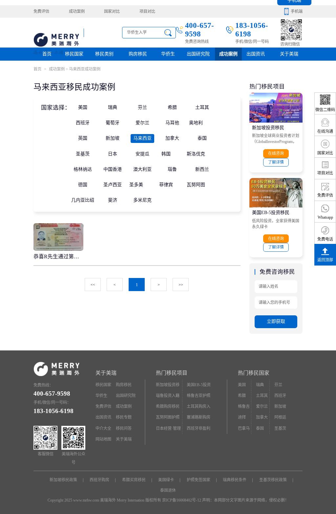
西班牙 (83, 122)
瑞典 (112, 107)
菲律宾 (166, 184)
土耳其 (202, 107)
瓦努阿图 (196, 184)
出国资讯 (103, 417)
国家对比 (112, 11)
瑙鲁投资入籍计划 (167, 397)
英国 (82, 138)
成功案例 (77, 11)
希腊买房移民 (134, 480)
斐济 (112, 200)
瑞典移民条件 (234, 480)
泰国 (202, 138)
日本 (112, 153)
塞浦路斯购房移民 (198, 419)
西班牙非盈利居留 (198, 430)
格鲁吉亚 (244, 408)
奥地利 (196, 122)
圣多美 (136, 184)
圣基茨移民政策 (273, 480)
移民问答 (124, 428)
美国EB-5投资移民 (270, 212)
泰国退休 (168, 490)
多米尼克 (142, 200)
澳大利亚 (142, 169)
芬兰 (142, 107)
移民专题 (124, 417)
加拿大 (172, 138)
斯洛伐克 (196, 153)
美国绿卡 (166, 480)
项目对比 (147, 11)
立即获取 (276, 321)
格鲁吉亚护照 (198, 395)
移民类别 (104, 53)
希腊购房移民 (167, 406)
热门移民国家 (253, 373)
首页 (47, 53)
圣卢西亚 (112, 184)
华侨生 (168, 53)
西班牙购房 (99, 480)
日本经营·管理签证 (168, 430)
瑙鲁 (172, 169)
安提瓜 (142, 153)
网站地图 (103, 439)
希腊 (172, 107)
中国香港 (112, 169)
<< (93, 285)
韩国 (166, 153)
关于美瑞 (289, 53)
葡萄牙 (112, 122)
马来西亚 (142, 138)
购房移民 (138, 53)
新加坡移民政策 (63, 480)
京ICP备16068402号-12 (181, 500)
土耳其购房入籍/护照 (198, 408)
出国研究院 (198, 53)
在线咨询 (276, 153)
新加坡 (112, 138)
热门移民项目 (171, 373)
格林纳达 (83, 169)
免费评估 (41, 11)
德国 (82, 184)
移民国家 (74, 53)
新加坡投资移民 (268, 127)
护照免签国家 (198, 480)
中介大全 (103, 428)
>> (180, 285)
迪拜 (242, 417)
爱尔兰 (142, 122)
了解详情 (276, 162)
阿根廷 (280, 417)
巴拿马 (244, 428)
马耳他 (172, 122)
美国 (82, 107)
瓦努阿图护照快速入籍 (167, 419)
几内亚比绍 (82, 200)
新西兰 (202, 169)
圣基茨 (83, 153)
